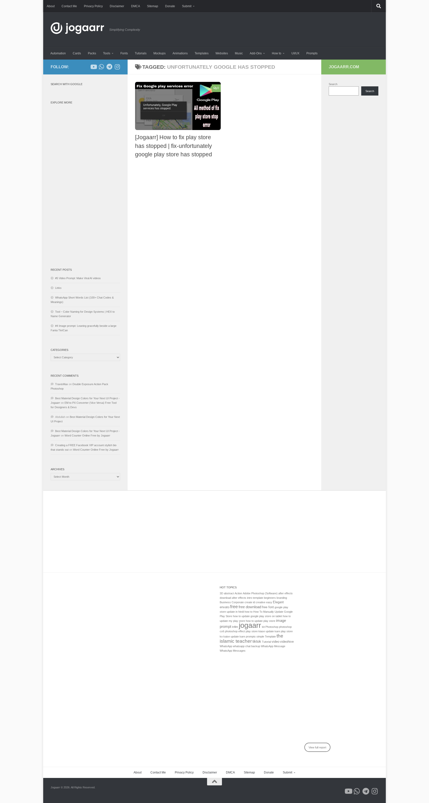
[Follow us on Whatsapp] (101, 67)
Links (58, 287)
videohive (287, 641)
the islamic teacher (251, 638)
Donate (170, 6)
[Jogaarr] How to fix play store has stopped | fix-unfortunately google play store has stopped (173, 146)
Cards (77, 53)
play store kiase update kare (263, 631)
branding (282, 597)
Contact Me (69, 6)
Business (225, 602)
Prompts (312, 53)
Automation (58, 53)
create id (250, 602)
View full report (317, 747)
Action (238, 593)
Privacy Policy (93, 6)
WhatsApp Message (273, 646)
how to (248, 611)
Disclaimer (117, 6)
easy (269, 602)
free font (268, 607)
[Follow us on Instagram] (117, 67)
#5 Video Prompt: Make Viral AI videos (78, 278)
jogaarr (250, 625)
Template (270, 636)
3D (221, 593)
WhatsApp (226, 646)
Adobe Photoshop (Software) (260, 593)
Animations (180, 53)
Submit (186, 6)
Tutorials (140, 53)
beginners (270, 597)
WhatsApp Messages (233, 650)
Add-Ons (256, 53)
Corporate (238, 602)
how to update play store (260, 620)
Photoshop (271, 626)
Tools (106, 53)
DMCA (135, 6)
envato (224, 607)
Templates (202, 53)
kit (263, 626)
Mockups (159, 53)
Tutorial (266, 641)
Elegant (278, 602)
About (51, 6)
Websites (221, 53)
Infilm (235, 626)
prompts (251, 636)
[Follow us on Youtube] (93, 67)
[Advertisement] (85, 180)
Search (333, 84)
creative (260, 602)
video (275, 641)
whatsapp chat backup (246, 646)
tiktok (256, 641)
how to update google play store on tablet (257, 616)
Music (239, 53)
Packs (92, 53)
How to (276, 53)
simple (260, 636)
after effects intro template (247, 597)
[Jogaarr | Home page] (77, 29)
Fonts (124, 53)
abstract (229, 593)
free (234, 606)
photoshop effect (235, 631)
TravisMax (61, 384)
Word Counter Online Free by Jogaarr (87, 435)
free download (250, 607)
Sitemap (152, 6)
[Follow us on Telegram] (109, 67)
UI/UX (295, 53)
